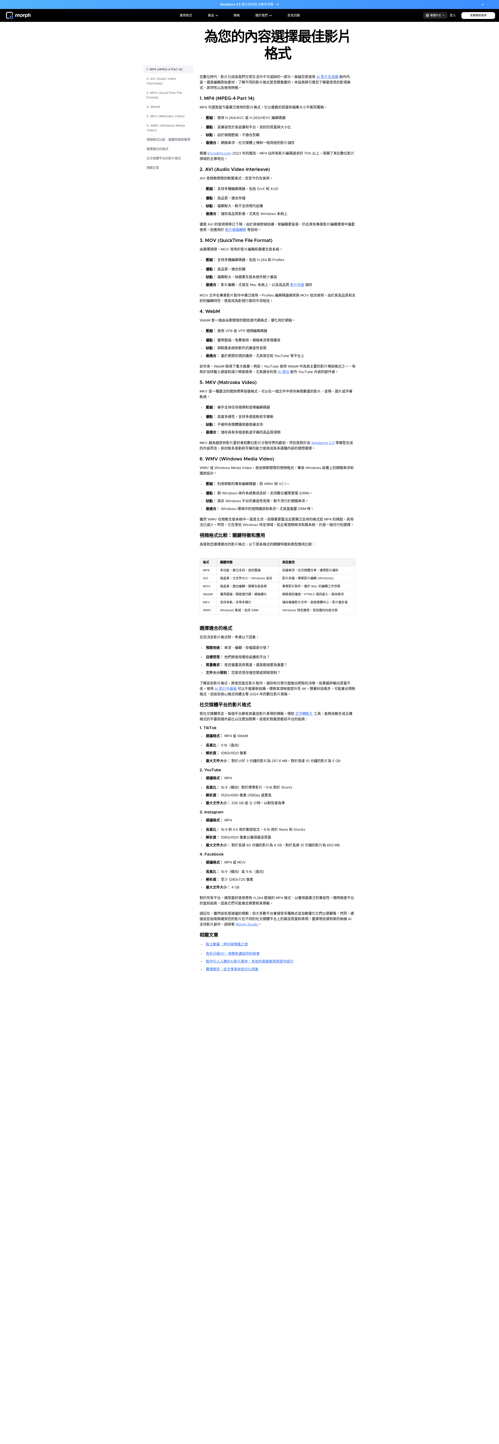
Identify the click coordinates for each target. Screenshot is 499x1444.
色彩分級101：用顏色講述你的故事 (233, 954)
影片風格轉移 (235, 230)
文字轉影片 (304, 714)
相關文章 (153, 167)
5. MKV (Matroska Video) (166, 116)
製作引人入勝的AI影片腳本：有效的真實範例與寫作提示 (250, 961)
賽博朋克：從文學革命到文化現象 (232, 969)
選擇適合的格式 (157, 149)
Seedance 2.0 (322, 443)
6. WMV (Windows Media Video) (166, 128)
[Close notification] (482, 4)
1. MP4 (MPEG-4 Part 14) (165, 69)
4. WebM (153, 106)
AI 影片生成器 (327, 77)
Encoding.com (219, 153)
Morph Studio (247, 924)
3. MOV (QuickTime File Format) (164, 95)
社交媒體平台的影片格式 (164, 158)
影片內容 (297, 285)
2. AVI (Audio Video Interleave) (161, 81)
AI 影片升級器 (226, 689)
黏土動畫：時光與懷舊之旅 (227, 944)
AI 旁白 (283, 372)
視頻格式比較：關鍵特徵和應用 (168, 139)
